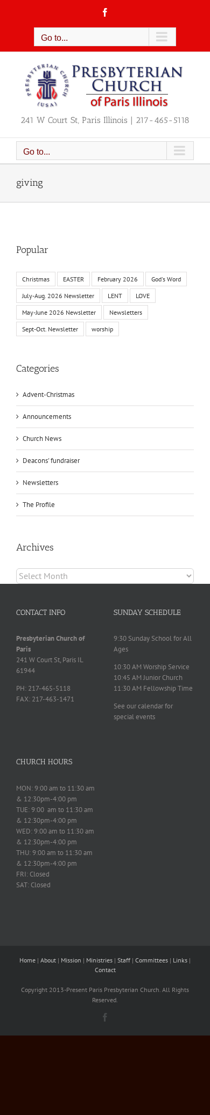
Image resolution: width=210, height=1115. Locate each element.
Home (27, 960)
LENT (115, 296)
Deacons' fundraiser (51, 460)
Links (180, 960)
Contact (105, 970)
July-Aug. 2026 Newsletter (58, 296)
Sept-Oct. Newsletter (50, 329)
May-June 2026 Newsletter (59, 312)
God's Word (166, 279)
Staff (123, 960)
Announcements (47, 416)
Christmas (36, 279)
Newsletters (125, 312)
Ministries (99, 960)
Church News (42, 438)
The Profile (39, 504)
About (48, 960)
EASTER (73, 279)
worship (102, 329)
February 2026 (117, 279)
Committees (151, 960)
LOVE (143, 296)
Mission (71, 960)
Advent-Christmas (48, 394)
